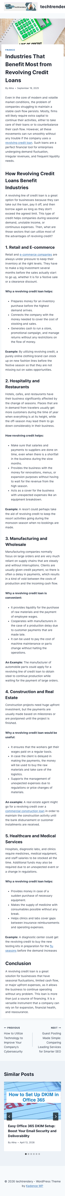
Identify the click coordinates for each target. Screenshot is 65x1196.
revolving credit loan (18, 142)
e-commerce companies (36, 254)
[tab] (26, 1154)
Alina (11, 88)
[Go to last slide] (9, 1117)
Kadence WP (34, 1186)
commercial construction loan (24, 811)
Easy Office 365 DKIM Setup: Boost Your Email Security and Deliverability (32, 1131)
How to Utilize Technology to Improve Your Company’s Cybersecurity (13, 1039)
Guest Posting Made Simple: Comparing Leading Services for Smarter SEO (49, 1039)
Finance (10, 50)
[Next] (55, 1117)
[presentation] (32, 1101)
